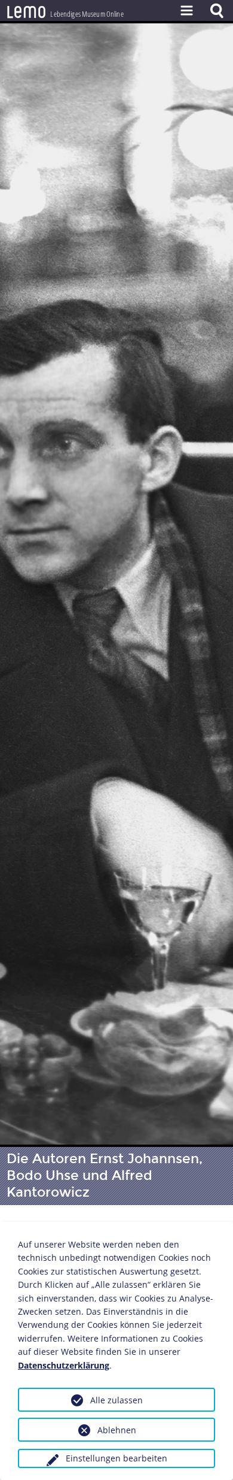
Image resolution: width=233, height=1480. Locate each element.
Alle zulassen (116, 1400)
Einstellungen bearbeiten (116, 1458)
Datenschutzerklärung (63, 1365)
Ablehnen (116, 1430)
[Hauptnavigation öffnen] (186, 10)
